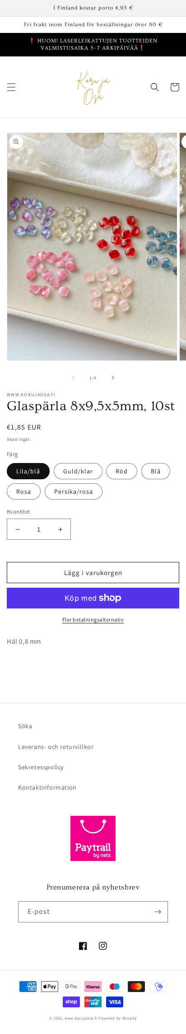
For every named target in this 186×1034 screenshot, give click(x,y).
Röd (122, 471)
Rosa (23, 491)
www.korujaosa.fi (81, 1017)
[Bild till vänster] (73, 378)
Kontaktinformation (47, 787)
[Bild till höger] (113, 378)
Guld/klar (78, 471)
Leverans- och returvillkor (56, 747)
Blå (156, 471)
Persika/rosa (73, 491)
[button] (11, 87)
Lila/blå (28, 471)
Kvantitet (18, 511)
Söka (25, 726)
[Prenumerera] (157, 911)
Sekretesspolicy (41, 767)
